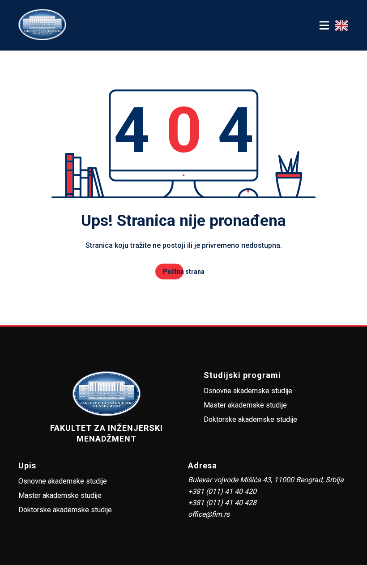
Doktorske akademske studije (250, 419)
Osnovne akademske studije (248, 391)
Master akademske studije (245, 405)
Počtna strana (184, 271)
